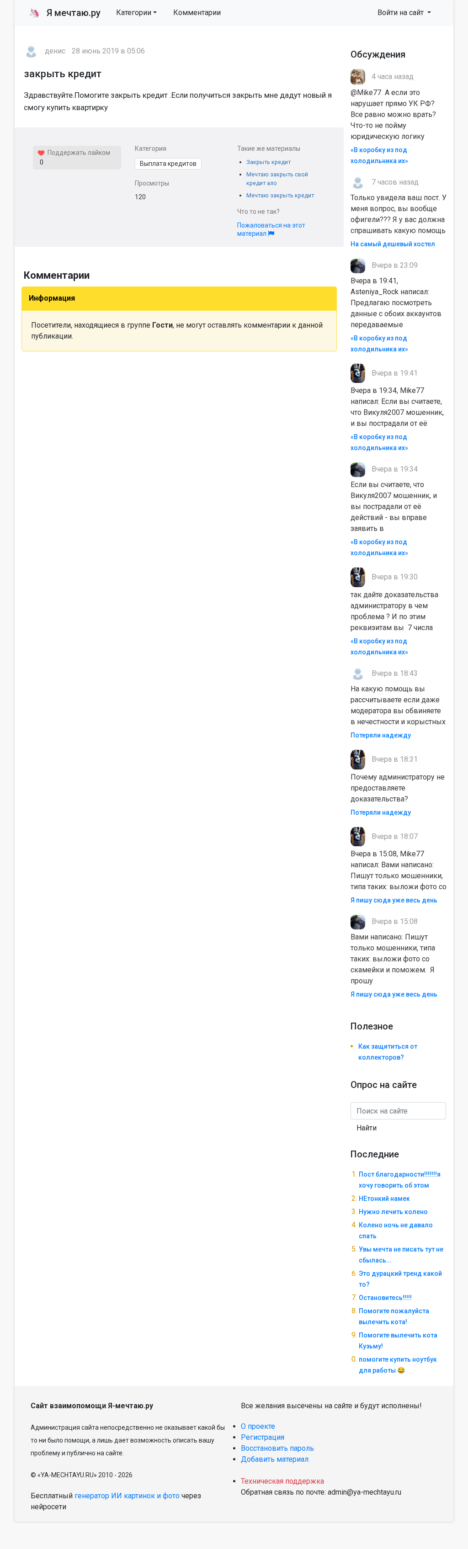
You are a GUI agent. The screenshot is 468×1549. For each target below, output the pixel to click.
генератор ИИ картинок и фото (127, 1495)
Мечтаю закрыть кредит (280, 195)
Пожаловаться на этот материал (271, 229)
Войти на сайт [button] (401, 12)
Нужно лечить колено (393, 1211)
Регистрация (262, 1437)
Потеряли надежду (381, 735)
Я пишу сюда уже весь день (394, 900)
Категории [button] (133, 12)
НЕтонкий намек (384, 1198)
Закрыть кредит (268, 162)
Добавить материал (274, 1459)
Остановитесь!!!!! (385, 1297)
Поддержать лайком (77, 152)
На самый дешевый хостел (393, 244)
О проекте (258, 1426)
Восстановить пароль (277, 1448)
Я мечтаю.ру (65, 12)
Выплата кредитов (168, 163)
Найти (366, 1128)
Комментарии (197, 12)
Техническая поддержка (282, 1481)
